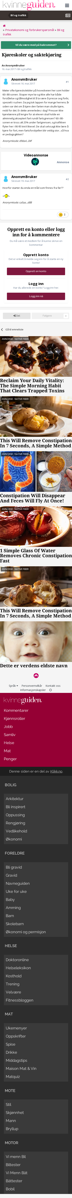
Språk (13, 686)
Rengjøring (15, 823)
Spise (10, 1044)
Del (18, 315)
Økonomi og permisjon (26, 932)
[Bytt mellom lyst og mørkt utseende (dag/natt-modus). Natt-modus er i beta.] (50, 690)
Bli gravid (14, 867)
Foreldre (15, 853)
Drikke (11, 1052)
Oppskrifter (16, 1036)
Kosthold (14, 976)
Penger (10, 759)
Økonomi (14, 839)
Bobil (10, 1189)
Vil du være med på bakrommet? (36, 45)
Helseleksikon (18, 968)
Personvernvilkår (32, 686)
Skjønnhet (15, 1112)
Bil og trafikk (24, 69)
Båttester (14, 1181)
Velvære (13, 992)
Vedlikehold (16, 831)
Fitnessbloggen (19, 1000)
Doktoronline (17, 959)
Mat (7, 751)
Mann (11, 1120)
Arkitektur (14, 798)
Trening (12, 984)
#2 (67, 179)
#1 (67, 82)
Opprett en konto (36, 271)
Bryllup (12, 1128)
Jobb (8, 726)
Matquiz (13, 1076)
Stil (8, 1104)
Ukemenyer (16, 1028)
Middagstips (16, 1060)
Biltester (13, 1164)
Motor (11, 1142)
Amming (13, 907)
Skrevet (23, 83)
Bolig (10, 785)
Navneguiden (18, 883)
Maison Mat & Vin (21, 1068)
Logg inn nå (36, 296)
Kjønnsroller (14, 718)
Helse (9, 742)
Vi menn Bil (16, 1156)
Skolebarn (15, 923)
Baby (10, 899)
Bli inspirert (15, 807)
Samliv (10, 734)
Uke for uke (16, 891)
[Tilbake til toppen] (36, 675)
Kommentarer (16, 710)
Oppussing (15, 815)
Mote (10, 1090)
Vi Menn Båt (16, 1172)
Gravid (11, 875)
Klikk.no (56, 771)
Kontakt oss (53, 686)
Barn (10, 915)
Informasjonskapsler (33, 690)
